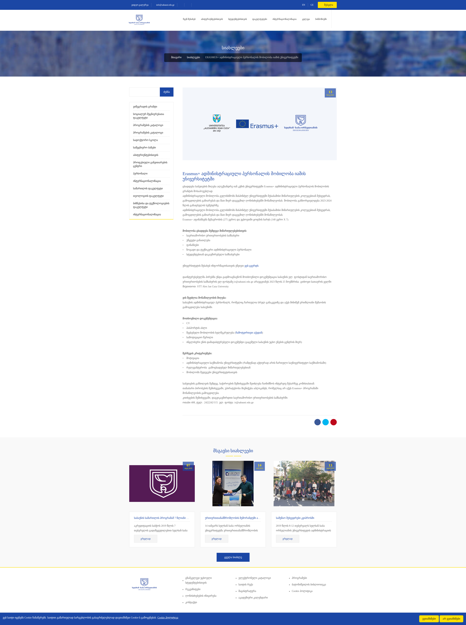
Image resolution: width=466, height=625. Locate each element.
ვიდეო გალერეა (140, 5)
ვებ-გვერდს (251, 265)
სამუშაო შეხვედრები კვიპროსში (295, 518)
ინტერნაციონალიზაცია (285, 19)
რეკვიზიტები (192, 589)
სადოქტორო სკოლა (145, 140)
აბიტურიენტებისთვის (212, 19)
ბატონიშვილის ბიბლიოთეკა (309, 584)
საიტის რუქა (245, 584)
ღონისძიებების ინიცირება (200, 595)
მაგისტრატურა (247, 591)
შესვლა (328, 4)
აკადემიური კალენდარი (253, 597)
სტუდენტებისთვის (237, 19)
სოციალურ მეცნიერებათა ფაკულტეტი (148, 116)
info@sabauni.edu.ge (165, 5)
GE (312, 5)
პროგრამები (299, 578)
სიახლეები (193, 57)
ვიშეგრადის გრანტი (145, 106)
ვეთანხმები (429, 618)
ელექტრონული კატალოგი (254, 578)
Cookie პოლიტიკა (302, 591)
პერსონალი (140, 173)
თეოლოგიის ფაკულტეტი (148, 196)
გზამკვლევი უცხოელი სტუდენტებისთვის (198, 580)
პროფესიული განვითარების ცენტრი (150, 164)
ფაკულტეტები (259, 19)
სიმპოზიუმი (321, 19)
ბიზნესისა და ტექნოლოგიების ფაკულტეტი (151, 205)
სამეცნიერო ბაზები (144, 147)
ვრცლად (146, 538)
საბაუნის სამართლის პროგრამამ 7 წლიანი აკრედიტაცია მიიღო (172, 518)
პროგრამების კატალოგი (148, 125)
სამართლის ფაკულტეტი (148, 188)
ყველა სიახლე (233, 557)
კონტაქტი (191, 602)
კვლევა (306, 19)
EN (303, 5)
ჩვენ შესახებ (189, 19)
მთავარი (175, 57)
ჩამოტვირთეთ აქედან (249, 332)
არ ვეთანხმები (451, 618)
